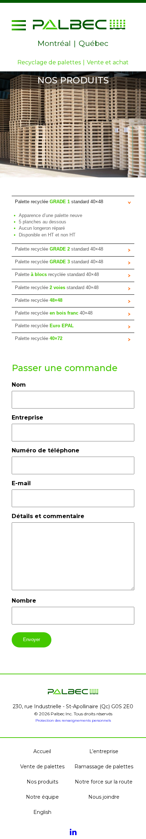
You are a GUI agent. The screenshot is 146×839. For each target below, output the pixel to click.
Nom (19, 384)
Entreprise (27, 417)
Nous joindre (103, 797)
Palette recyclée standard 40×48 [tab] (59, 201)
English (42, 812)
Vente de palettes (42, 766)
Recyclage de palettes (49, 62)
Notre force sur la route (104, 782)
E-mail (21, 483)
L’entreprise (103, 751)
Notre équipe (42, 797)
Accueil (42, 751)
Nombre (24, 600)
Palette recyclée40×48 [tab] (53, 313)
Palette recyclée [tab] (39, 300)
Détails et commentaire (48, 516)
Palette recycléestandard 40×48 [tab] (57, 287)
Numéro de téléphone (45, 450)
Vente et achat (108, 62)
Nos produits (42, 782)
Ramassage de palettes (103, 766)
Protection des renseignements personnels (73, 720)
